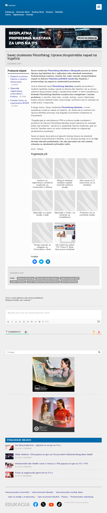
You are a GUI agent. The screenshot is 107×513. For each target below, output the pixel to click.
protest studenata (18, 282)
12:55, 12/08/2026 (23, 458)
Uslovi (8, 15)
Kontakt (29, 15)
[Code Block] (35, 321)
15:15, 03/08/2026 (23, 476)
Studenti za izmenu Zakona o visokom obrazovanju (19, 79)
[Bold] (8, 321)
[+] (46, 321)
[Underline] (16, 321)
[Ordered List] (24, 321)
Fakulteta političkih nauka (61, 79)
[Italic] (12, 321)
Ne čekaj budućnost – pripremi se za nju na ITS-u (38, 445)
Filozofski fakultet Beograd (47, 278)
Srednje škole (38, 12)
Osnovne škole (23, 12)
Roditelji (59, 12)
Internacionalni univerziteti (17, 492)
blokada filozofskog (26, 278)
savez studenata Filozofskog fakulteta (43, 282)
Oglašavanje (18, 15)
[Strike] (20, 321)
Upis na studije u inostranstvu (21, 497)
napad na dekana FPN (69, 278)
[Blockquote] (32, 321)
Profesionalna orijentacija (81, 497)
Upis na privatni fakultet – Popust (53, 497)
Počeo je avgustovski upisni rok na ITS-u (34, 472)
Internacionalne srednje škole (69, 492)
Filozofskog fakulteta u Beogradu (64, 70)
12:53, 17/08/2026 (23, 448)
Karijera (49, 12)
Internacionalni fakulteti (42, 492)
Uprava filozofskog (69, 282)
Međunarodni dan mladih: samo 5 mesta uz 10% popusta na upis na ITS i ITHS (51, 463)
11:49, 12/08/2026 (23, 467)
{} (43, 321)
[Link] (39, 321)
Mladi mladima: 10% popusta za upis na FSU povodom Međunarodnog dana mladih (54, 454)
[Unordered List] (28, 321)
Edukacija (9, 12)
